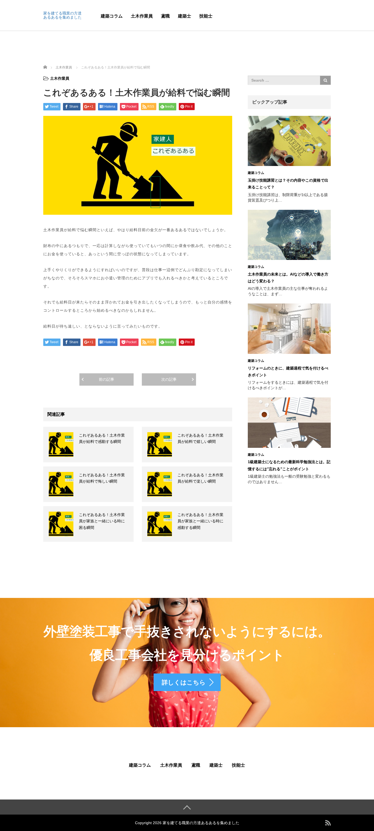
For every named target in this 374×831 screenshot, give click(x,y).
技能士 (205, 16)
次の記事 (169, 379)
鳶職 (165, 16)
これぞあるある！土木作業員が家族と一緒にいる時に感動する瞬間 (200, 521)
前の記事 (106, 379)
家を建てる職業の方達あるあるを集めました (62, 15)
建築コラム (112, 16)
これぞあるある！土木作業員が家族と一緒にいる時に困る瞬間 (102, 521)
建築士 (184, 16)
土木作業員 (142, 16)
